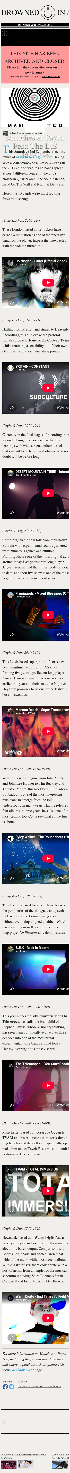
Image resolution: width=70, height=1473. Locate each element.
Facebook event (22, 1369)
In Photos (42, 33)
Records (15, 33)
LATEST (5, 1441)
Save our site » (35, 24)
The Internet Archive (51, 76)
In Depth (28, 33)
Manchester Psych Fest (34, 156)
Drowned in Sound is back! (32, 1454)
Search (63, 42)
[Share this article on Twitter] (11, 1386)
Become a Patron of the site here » (39, 1386)
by (16, 133)
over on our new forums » (44, 70)
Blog (54, 33)
